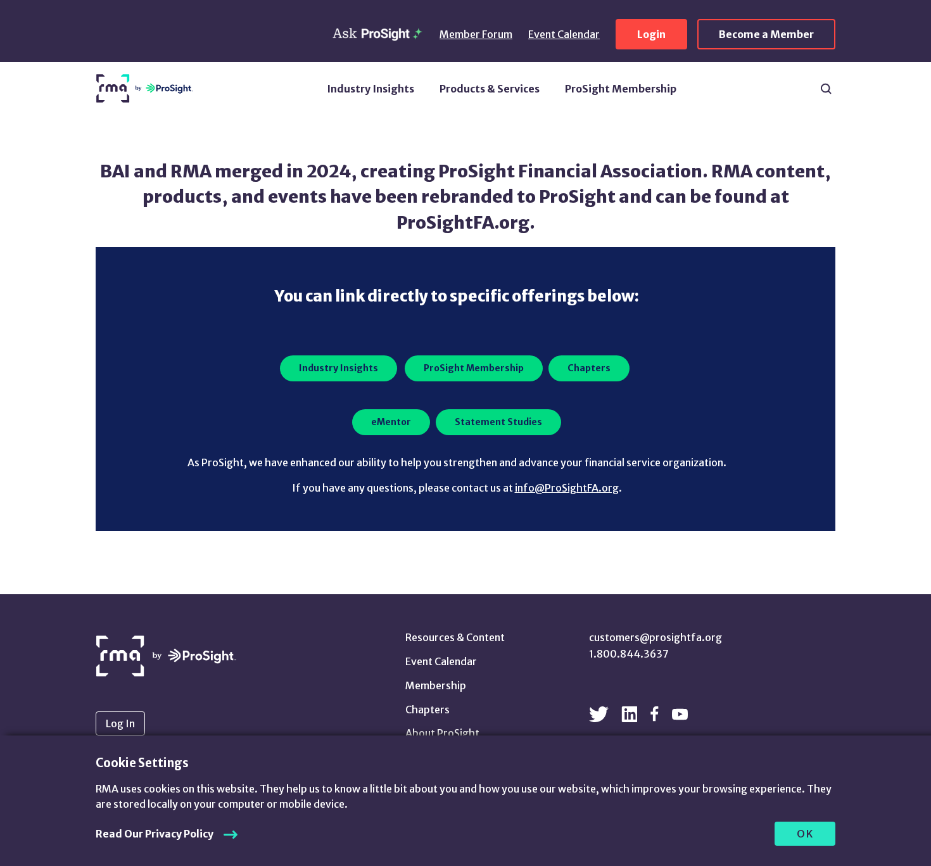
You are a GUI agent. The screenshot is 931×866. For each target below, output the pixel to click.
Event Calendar (564, 34)
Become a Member (766, 34)
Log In (120, 723)
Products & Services (490, 88)
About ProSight (442, 733)
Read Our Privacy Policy (154, 833)
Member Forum (476, 34)
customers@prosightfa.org (655, 637)
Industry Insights (370, 88)
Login (651, 34)
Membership (435, 685)
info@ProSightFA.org (567, 487)
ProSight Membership (620, 88)
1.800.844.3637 (629, 653)
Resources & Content (455, 637)
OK (805, 833)
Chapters (427, 709)
